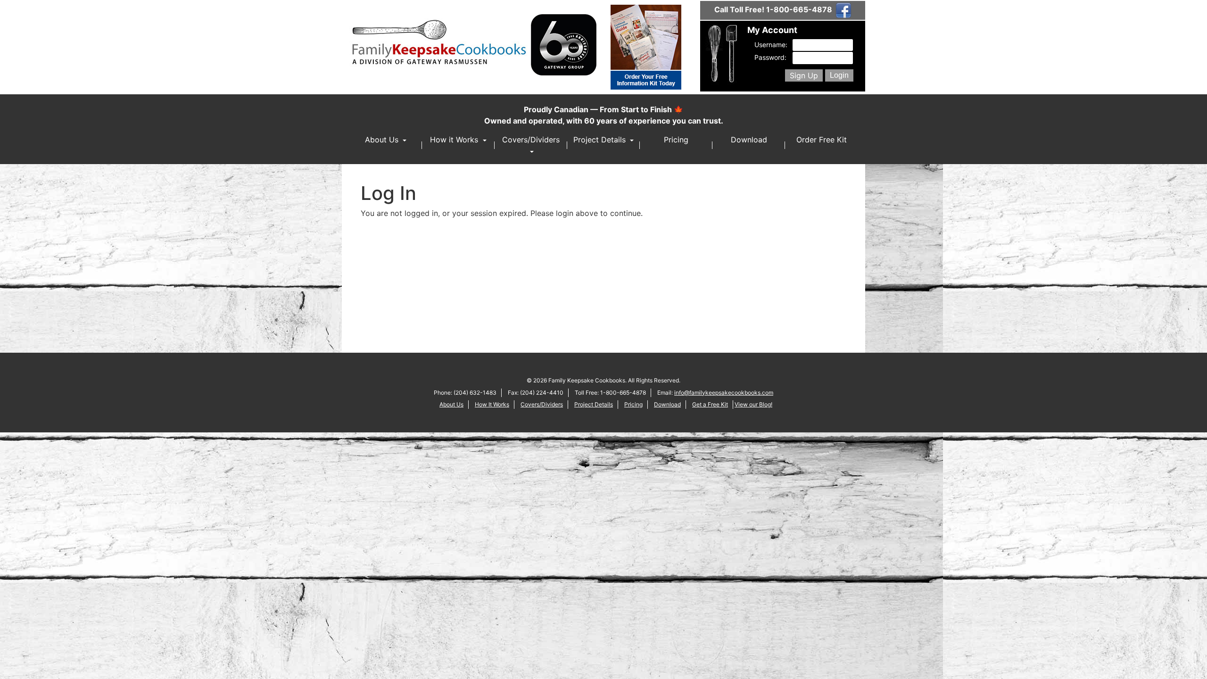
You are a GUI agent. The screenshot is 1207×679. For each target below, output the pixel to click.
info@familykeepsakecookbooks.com (723, 392)
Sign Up (804, 75)
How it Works (455, 139)
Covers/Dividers (531, 139)
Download (749, 139)
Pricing (676, 139)
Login (839, 75)
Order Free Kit (821, 139)
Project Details (600, 139)
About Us (383, 139)
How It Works (492, 404)
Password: (769, 57)
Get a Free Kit (710, 404)
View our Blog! (753, 404)
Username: (769, 45)
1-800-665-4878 (799, 9)
